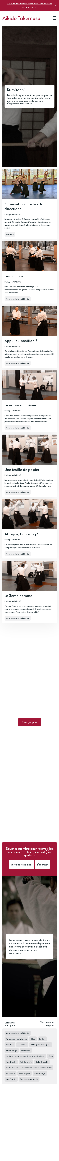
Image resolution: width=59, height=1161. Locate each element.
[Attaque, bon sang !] (29, 528)
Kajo (51, 1056)
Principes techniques (16, 1039)
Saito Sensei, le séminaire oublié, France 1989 (29, 1067)
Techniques (24, 1073)
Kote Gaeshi (42, 1062)
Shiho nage (11, 1050)
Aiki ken (10, 234)
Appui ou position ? (21, 340)
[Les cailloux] (29, 272)
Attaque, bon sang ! (21, 533)
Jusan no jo (39, 1073)
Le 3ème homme (18, 595)
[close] (55, 5)
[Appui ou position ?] (29, 337)
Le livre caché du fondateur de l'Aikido (25, 1056)
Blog (33, 1039)
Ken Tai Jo (11, 1079)
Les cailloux (14, 275)
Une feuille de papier (22, 469)
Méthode (22, 1044)
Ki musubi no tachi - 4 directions (23, 206)
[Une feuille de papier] (29, 466)
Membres (25, 1050)
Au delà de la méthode (17, 299)
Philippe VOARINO (13, 214)
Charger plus (29, 722)
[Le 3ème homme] (29, 592)
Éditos (42, 1039)
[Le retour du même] (29, 401)
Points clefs (26, 1062)
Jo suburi (10, 1073)
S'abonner (42, 864)
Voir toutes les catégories (47, 1024)
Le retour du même (20, 404)
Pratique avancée (29, 1079)
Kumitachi (11, 1062)
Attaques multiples (41, 1044)
